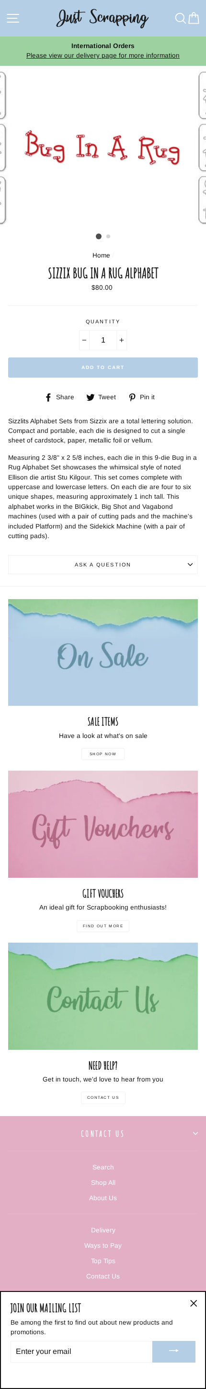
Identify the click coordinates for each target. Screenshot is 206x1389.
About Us (103, 1198)
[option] (103, 51)
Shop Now (103, 754)
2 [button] (108, 236)
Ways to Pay (103, 1245)
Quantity (103, 321)
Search (103, 1167)
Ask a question (103, 564)
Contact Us (103, 1097)
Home (101, 255)
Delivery (103, 1230)
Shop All (103, 1182)
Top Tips (103, 1261)
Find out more (103, 926)
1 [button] (99, 236)
